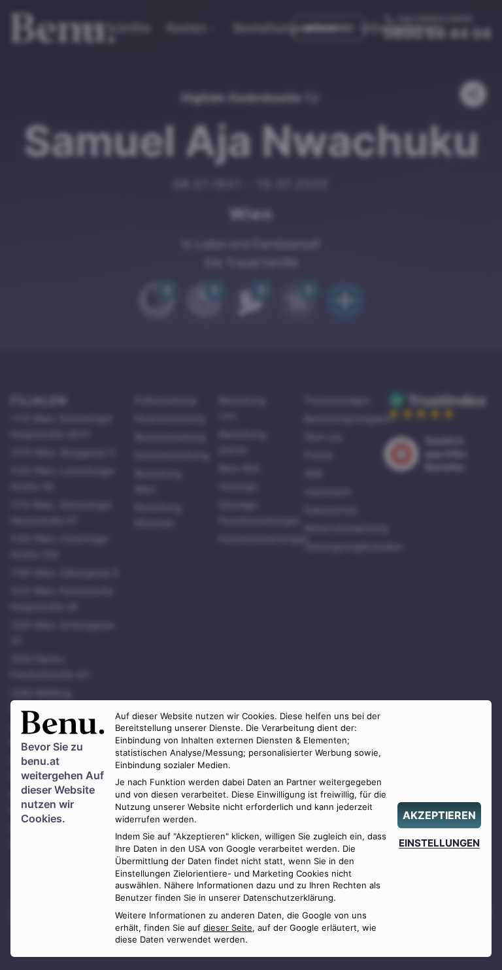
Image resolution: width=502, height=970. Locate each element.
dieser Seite (227, 928)
